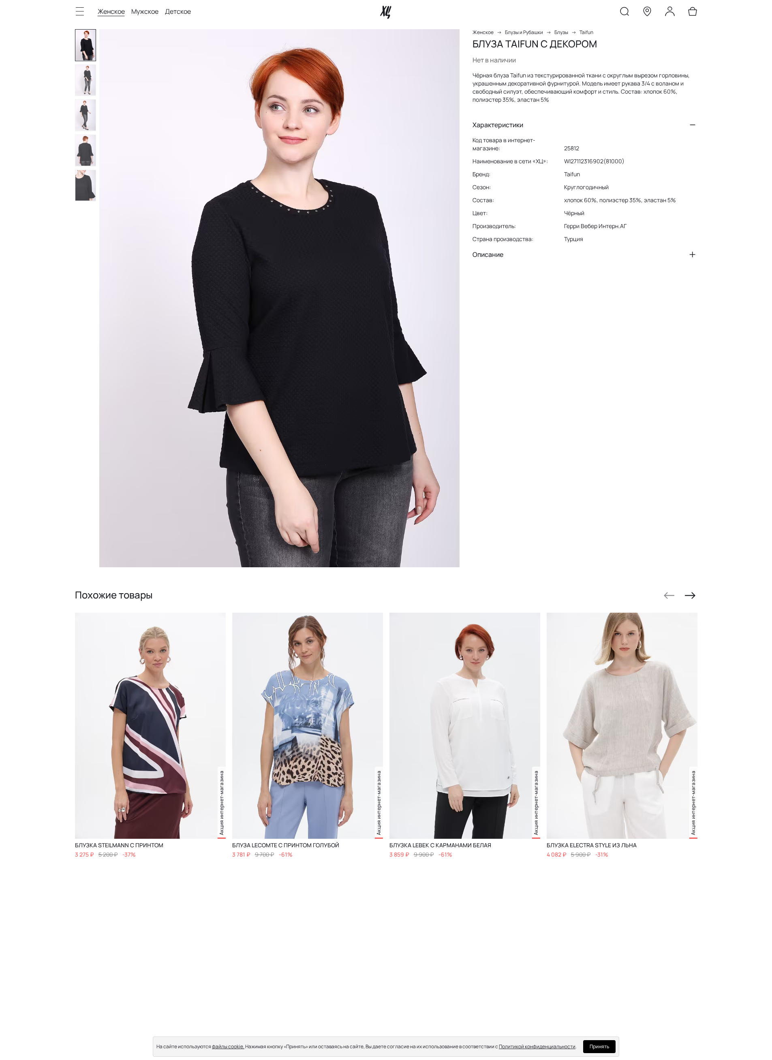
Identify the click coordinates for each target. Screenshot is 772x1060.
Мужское (144, 11)
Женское (111, 11)
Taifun (586, 32)
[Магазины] (647, 12)
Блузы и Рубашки (524, 32)
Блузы (561, 32)
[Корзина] (692, 12)
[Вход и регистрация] (670, 12)
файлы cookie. (228, 1046)
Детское (178, 11)
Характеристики (498, 124)
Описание (488, 254)
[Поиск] (624, 12)
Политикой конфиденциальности (537, 1046)
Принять (599, 1046)
